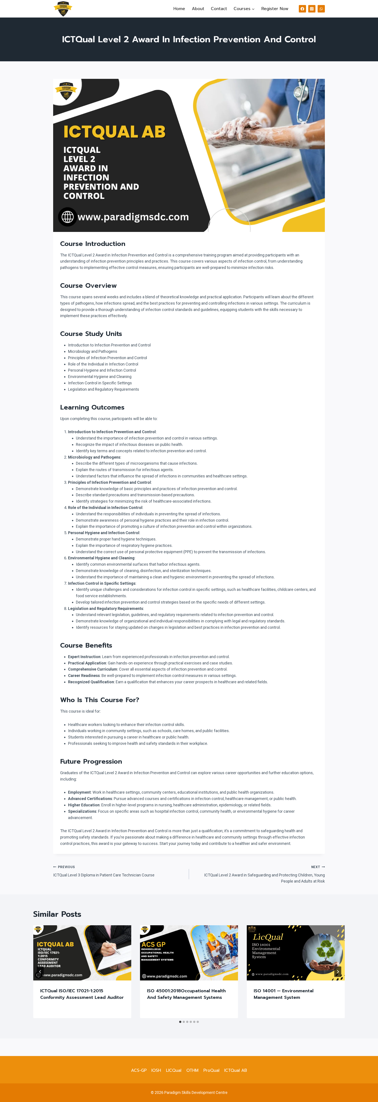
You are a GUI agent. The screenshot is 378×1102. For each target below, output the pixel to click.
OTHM (192, 1070)
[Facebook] (302, 8)
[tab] (180, 1022)
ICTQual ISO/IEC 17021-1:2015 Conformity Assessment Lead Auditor (82, 994)
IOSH (156, 1070)
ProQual (211, 1070)
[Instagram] (311, 8)
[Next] (337, 971)
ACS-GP (139, 1070)
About (198, 8)
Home (179, 8)
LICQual (173, 1070)
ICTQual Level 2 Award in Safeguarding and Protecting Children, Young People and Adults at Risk (264, 874)
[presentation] (82, 952)
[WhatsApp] (321, 8)
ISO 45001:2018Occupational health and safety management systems (186, 994)
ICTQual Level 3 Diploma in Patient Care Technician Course (103, 871)
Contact (219, 8)
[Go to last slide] (40, 971)
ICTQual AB (235, 1070)
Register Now (275, 8)
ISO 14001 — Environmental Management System (283, 994)
